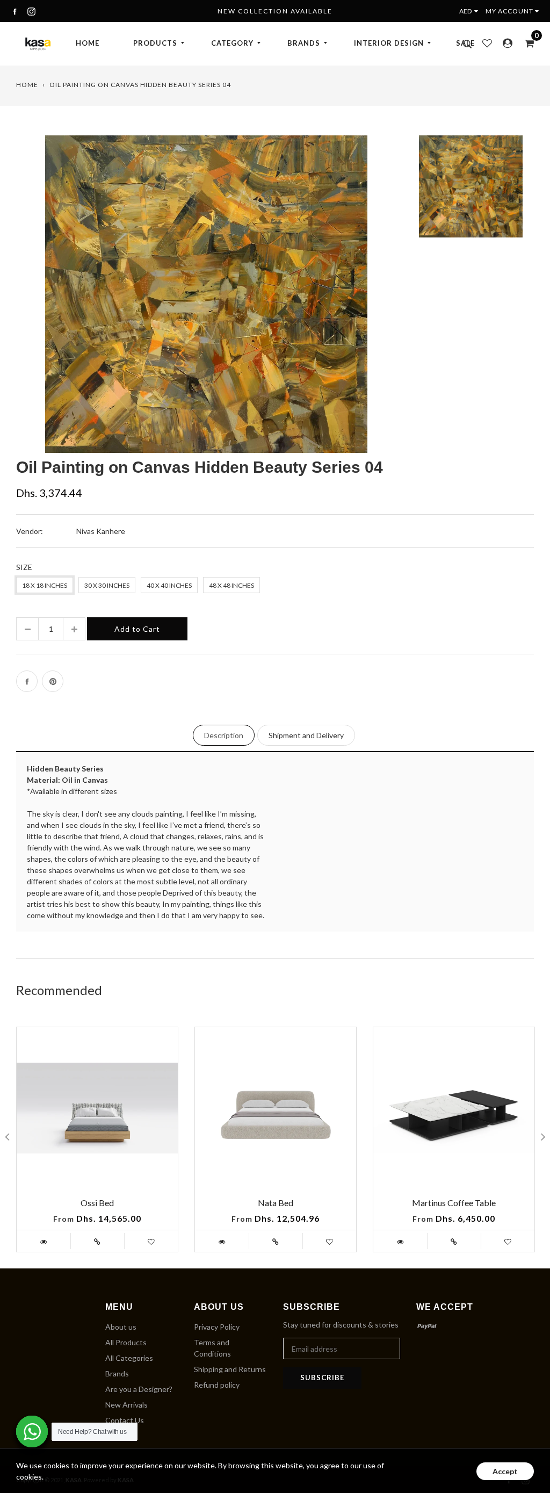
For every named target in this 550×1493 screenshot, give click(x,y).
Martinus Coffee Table (454, 1203)
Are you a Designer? (138, 1389)
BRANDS (303, 43)
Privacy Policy (217, 1326)
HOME (87, 43)
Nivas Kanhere (100, 531)
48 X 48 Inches (231, 585)
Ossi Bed (97, 1203)
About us (120, 1326)
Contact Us (124, 1420)
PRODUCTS (155, 43)
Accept (505, 1471)
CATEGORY (232, 43)
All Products (126, 1342)
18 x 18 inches (44, 585)
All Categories (129, 1357)
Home (27, 85)
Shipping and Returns (230, 1369)
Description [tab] (223, 735)
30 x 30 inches (106, 585)
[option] (206, 294)
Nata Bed (275, 1203)
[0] (526, 43)
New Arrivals (126, 1404)
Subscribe (322, 1377)
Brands (117, 1373)
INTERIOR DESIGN (389, 43)
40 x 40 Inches (169, 585)
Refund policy (217, 1384)
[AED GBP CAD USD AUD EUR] (471, 11)
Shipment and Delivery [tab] (306, 735)
